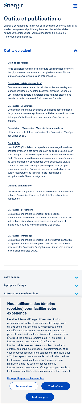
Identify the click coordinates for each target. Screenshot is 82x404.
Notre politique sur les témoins (25, 378)
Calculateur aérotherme (20, 209)
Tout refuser (55, 386)
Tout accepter (40, 397)
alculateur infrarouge (20, 235)
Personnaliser (23, 386)
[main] (41, 350)
